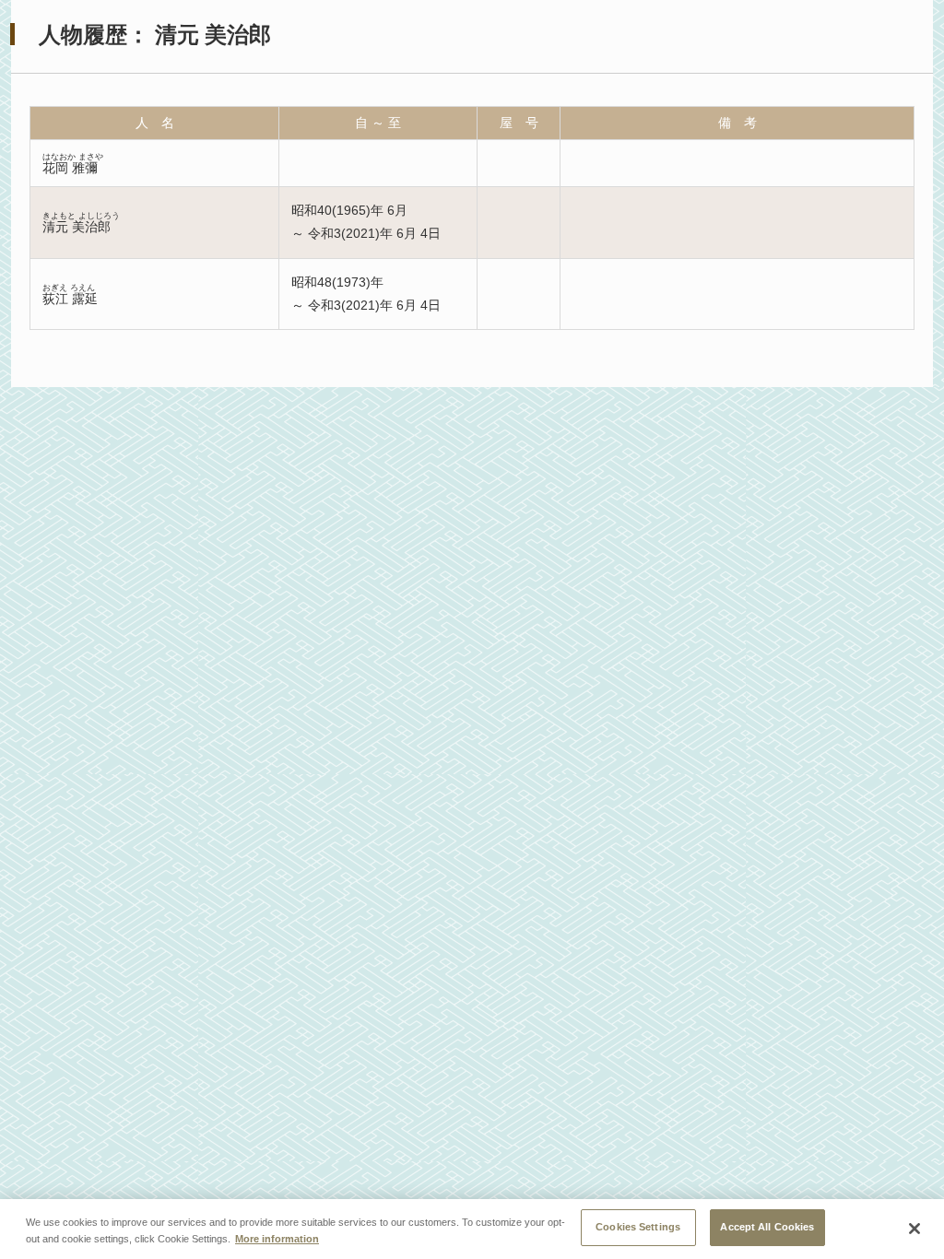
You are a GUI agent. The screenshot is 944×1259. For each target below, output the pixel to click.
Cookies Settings (638, 1226)
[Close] (914, 1228)
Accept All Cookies (767, 1226)
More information (277, 1238)
